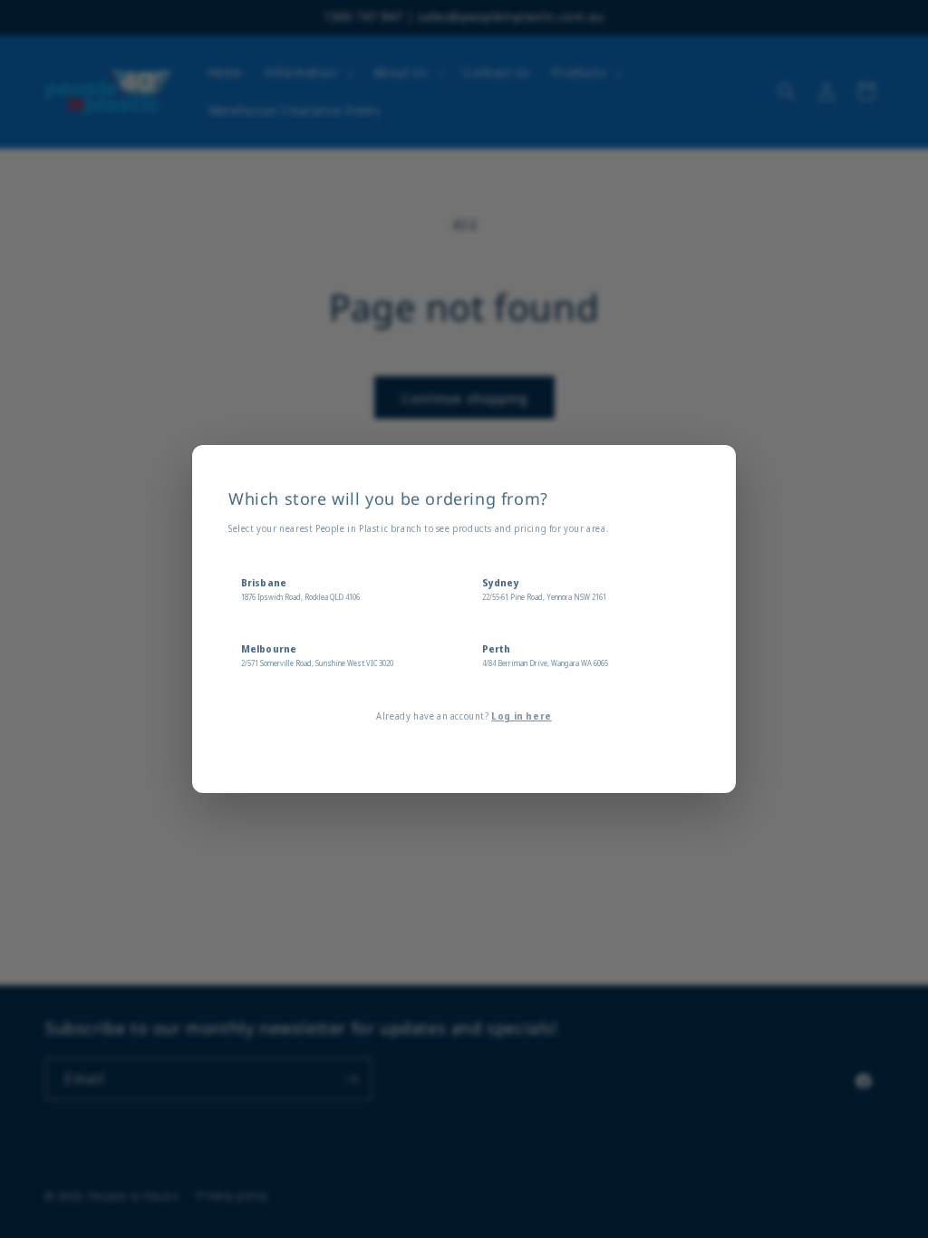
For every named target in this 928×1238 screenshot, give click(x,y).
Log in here (521, 716)
